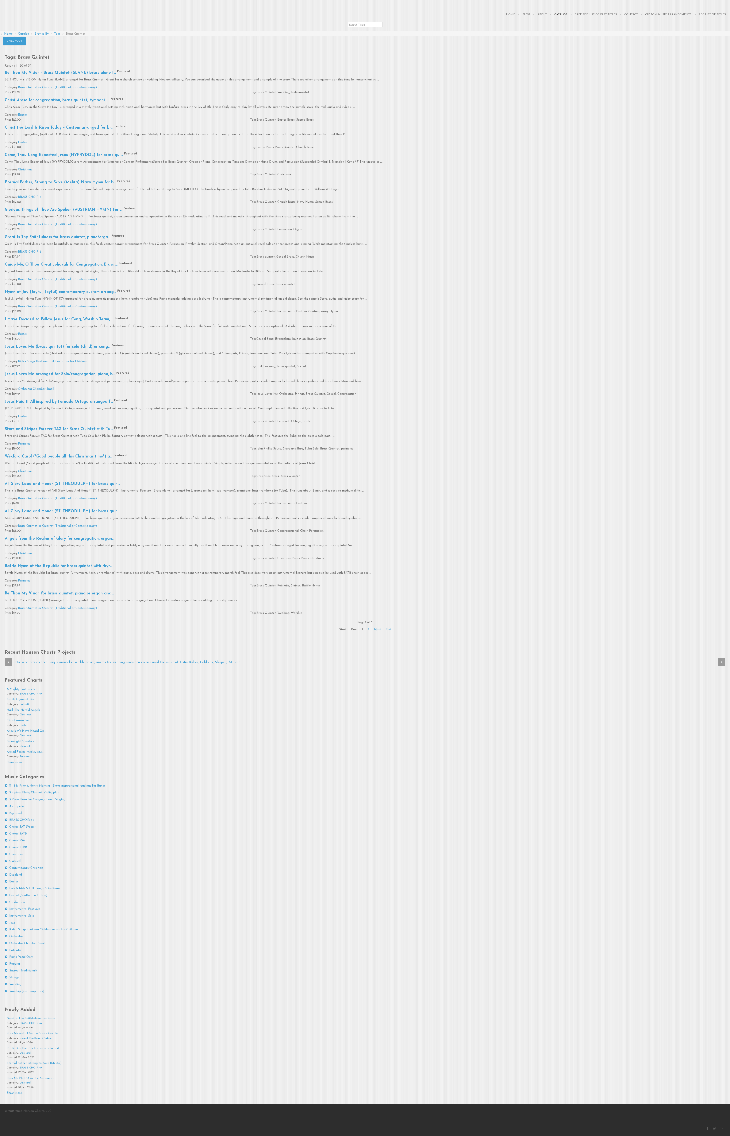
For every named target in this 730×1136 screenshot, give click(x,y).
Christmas (25, 169)
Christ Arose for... (18, 720)
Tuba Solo (312, 448)
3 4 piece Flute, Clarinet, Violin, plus (34, 792)
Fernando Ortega (289, 421)
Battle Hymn (311, 585)
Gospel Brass (285, 256)
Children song (265, 366)
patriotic (347, 448)
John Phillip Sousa (268, 448)
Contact (631, 14)
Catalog (560, 14)
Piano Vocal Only (21, 957)
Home (510, 14)
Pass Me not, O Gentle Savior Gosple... (33, 1033)
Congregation (346, 393)
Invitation (299, 338)
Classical (25, 746)
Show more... (15, 762)
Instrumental (300, 92)
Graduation (17, 902)
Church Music (305, 256)
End (388, 629)
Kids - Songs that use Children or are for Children (52, 361)
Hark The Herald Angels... (24, 710)
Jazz (12, 922)
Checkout (14, 41)
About (542, 14)
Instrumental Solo (21, 915)
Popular (14, 963)
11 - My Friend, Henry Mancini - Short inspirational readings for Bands (57, 785)
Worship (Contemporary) (26, 991)
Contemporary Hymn (323, 311)
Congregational (288, 530)
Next (377, 629)
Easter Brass (286, 119)
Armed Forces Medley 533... (25, 751)
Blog (526, 14)
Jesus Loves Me (267, 393)
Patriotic (24, 443)
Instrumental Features (24, 909)
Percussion (284, 229)
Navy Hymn (305, 202)
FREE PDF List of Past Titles (596, 14)
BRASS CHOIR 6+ (30, 197)
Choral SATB (18, 833)
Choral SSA (17, 840)
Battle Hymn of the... (21, 699)
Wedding (283, 92)
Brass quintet (265, 256)
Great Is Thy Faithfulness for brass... (32, 1018)
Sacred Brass (305, 119)
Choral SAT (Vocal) (22, 826)
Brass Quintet (266, 92)
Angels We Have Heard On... (26, 731)
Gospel (331, 393)
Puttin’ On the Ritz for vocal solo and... (34, 1048)
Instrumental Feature (292, 311)
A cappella (16, 806)
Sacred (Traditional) (23, 970)
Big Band (15, 813)
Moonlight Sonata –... (21, 741)
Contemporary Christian (26, 868)
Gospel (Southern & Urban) (28, 895)
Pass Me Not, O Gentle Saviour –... (30, 1078)
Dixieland (15, 874)
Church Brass (305, 147)
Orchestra (286, 393)
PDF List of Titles (712, 14)
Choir (304, 530)
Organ (297, 229)
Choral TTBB (18, 847)
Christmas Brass (267, 476)
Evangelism (283, 338)
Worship (296, 613)
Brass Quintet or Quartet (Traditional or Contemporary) (57, 87)
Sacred (301, 366)
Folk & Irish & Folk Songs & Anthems (34, 888)
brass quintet (286, 366)
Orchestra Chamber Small (36, 389)
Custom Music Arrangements (668, 14)
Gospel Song (265, 338)
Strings (299, 393)
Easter (22, 114)
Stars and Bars (293, 448)
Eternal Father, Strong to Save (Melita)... (35, 1063)
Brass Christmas (312, 558)
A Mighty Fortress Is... (22, 689)
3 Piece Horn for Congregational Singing (37, 799)
